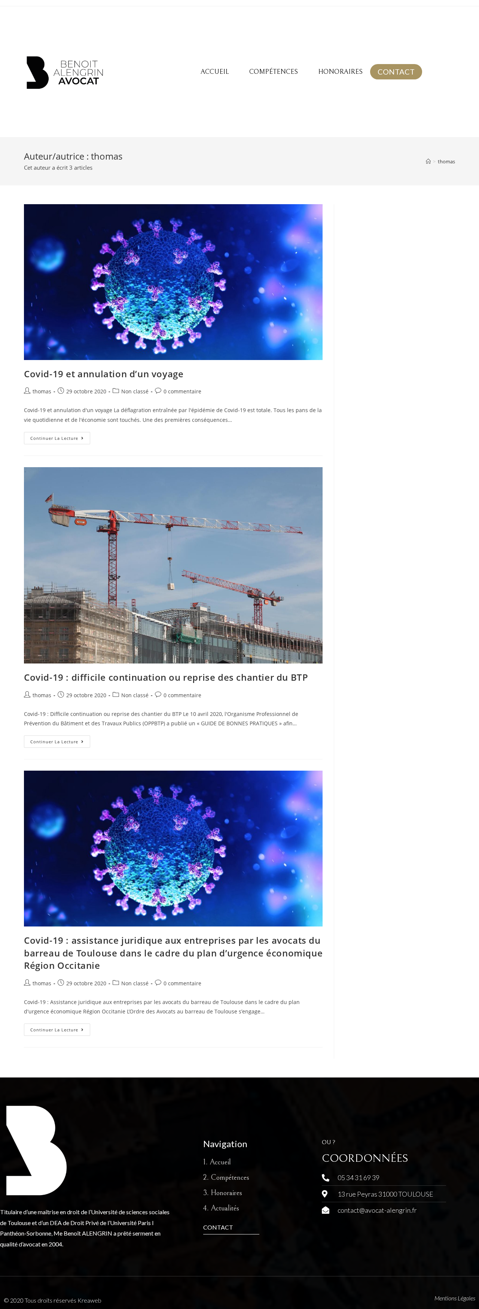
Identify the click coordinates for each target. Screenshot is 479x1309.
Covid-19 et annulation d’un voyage (103, 374)
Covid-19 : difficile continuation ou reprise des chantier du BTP (166, 677)
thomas (446, 161)
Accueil (215, 72)
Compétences (273, 72)
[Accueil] (428, 161)
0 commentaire (182, 391)
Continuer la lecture (60, 436)
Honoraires (340, 72)
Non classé (135, 391)
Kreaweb (89, 1300)
